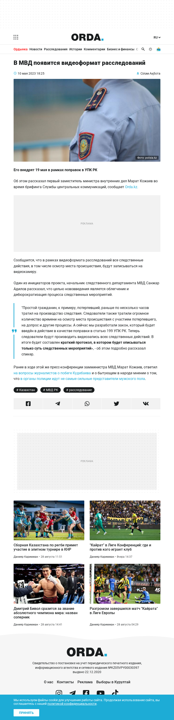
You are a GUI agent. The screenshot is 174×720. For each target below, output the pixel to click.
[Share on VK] (145, 403)
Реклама (85, 682)
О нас (48, 682)
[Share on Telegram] (57, 403)
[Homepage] (87, 37)
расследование (80, 390)
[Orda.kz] (87, 659)
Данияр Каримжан (26, 556)
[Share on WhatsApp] (87, 403)
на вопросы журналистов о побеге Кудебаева (52, 373)
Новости (35, 49)
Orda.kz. (131, 187)
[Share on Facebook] (28, 403)
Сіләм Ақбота (150, 73)
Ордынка (21, 49)
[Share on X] (116, 403)
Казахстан (27, 390)
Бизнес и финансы (120, 49)
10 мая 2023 (27, 73)
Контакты (65, 682)
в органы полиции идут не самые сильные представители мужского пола (82, 379)
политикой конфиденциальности (72, 703)
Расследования (56, 49)
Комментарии (94, 49)
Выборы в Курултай (113, 682)
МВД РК (52, 390)
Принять (26, 713)
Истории (75, 49)
